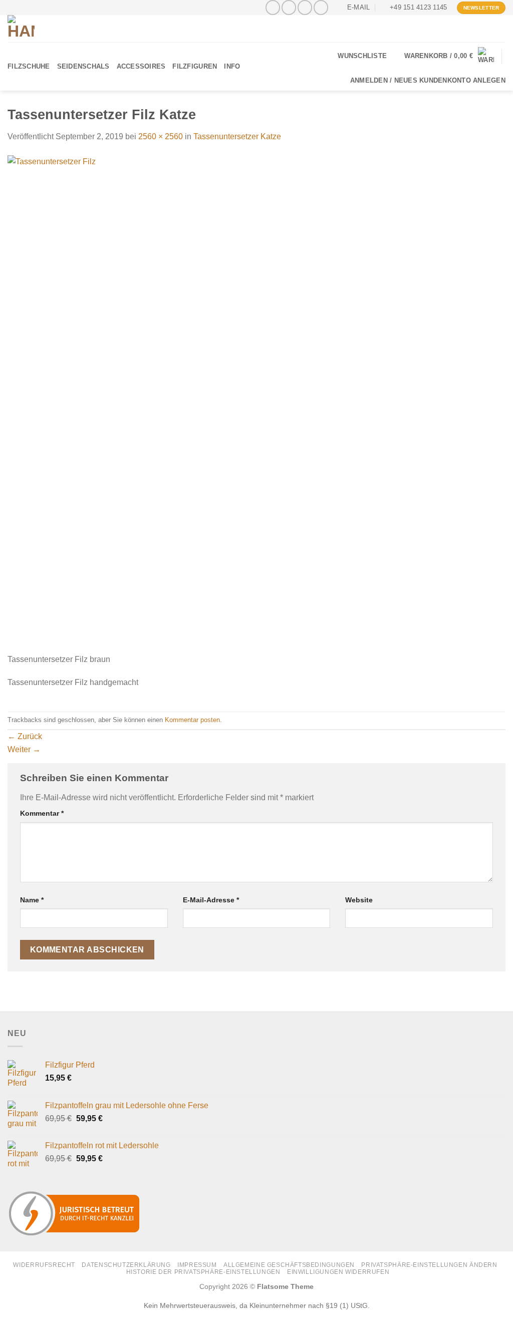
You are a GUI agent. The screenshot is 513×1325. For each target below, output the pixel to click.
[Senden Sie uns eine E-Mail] (305, 7)
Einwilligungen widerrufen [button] (338, 1271)
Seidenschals (83, 66)
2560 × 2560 (160, 136)
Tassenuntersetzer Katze (237, 136)
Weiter (24, 749)
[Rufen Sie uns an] (321, 7)
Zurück (25, 736)
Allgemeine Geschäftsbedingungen (289, 1264)
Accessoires (141, 66)
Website (359, 900)
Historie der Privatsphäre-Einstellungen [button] (203, 1271)
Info (232, 66)
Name (32, 900)
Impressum (197, 1264)
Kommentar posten (192, 720)
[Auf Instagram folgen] (289, 7)
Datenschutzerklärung (126, 1264)
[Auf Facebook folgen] (273, 7)
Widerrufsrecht (44, 1264)
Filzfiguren (194, 66)
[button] (449, 56)
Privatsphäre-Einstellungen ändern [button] (429, 1264)
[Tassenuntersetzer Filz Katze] (256, 403)
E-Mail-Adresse (211, 900)
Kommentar (42, 813)
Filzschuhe (29, 66)
